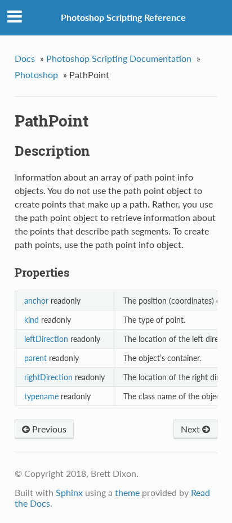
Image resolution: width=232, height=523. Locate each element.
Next (191, 428)
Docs (25, 58)
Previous (48, 428)
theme (127, 492)
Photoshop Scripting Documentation (118, 58)
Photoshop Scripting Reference (123, 17)
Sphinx (69, 492)
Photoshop (36, 74)
